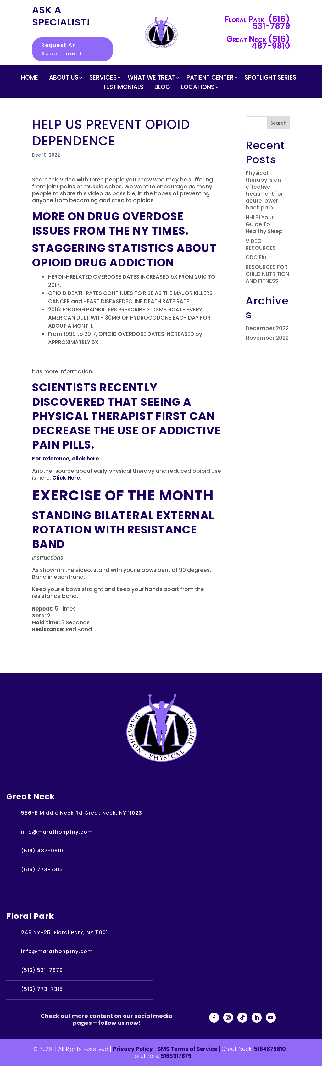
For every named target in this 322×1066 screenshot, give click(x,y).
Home (29, 78)
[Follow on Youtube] (271, 1018)
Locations (197, 88)
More (48, 216)
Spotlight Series (270, 78)
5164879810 (270, 1049)
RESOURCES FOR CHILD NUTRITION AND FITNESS (267, 274)
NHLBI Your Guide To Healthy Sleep (264, 224)
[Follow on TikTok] (242, 1018)
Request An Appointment (61, 49)
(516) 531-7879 (42, 970)
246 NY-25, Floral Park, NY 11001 (64, 932)
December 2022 (267, 328)
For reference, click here (65, 458)
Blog (162, 88)
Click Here (66, 478)
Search (278, 123)
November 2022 (267, 338)
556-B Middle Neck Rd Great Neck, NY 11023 (81, 813)
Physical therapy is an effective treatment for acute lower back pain (264, 190)
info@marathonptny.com (57, 831)
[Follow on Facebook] (214, 1018)
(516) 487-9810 (42, 850)
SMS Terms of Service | (189, 1049)
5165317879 (176, 1056)
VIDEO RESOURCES (261, 244)
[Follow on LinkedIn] (257, 1018)
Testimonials (123, 88)
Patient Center (210, 78)
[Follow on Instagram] (228, 1018)
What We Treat (151, 78)
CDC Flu (256, 257)
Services (103, 78)
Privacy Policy (133, 1049)
